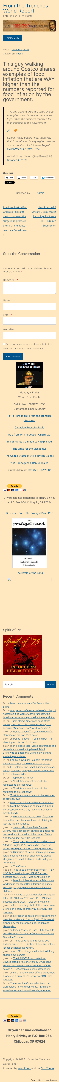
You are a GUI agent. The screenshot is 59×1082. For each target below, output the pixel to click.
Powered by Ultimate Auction (44, 1080)
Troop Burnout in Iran (22, 777)
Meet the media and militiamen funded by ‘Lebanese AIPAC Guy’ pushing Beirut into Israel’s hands (28, 809)
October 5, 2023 (20, 49)
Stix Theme (47, 1068)
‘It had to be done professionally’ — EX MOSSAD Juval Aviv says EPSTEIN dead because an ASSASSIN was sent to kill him (28, 873)
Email (6, 314)
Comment (10, 280)
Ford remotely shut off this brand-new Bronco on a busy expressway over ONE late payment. (29, 909)
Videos (19, 53)
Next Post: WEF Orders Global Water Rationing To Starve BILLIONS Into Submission (44, 216)
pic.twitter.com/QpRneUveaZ (24, 149)
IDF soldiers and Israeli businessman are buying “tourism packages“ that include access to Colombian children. (29, 770)
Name (7, 300)
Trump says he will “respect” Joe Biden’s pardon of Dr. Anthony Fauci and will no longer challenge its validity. (29, 944)
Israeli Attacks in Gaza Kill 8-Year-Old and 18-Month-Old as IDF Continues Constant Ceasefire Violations (28, 933)
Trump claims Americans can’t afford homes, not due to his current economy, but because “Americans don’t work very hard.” (27, 724)
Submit (50, 684)
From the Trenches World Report (25, 8)
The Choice (19, 866)
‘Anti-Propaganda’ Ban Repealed (29, 462)
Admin (40, 192)
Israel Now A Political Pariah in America (31, 802)
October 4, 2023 (17, 160)
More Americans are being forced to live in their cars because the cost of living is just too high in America (28, 820)
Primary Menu (12, 38)
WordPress (24, 1068)
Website (8, 329)
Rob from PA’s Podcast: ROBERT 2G (29, 434)
